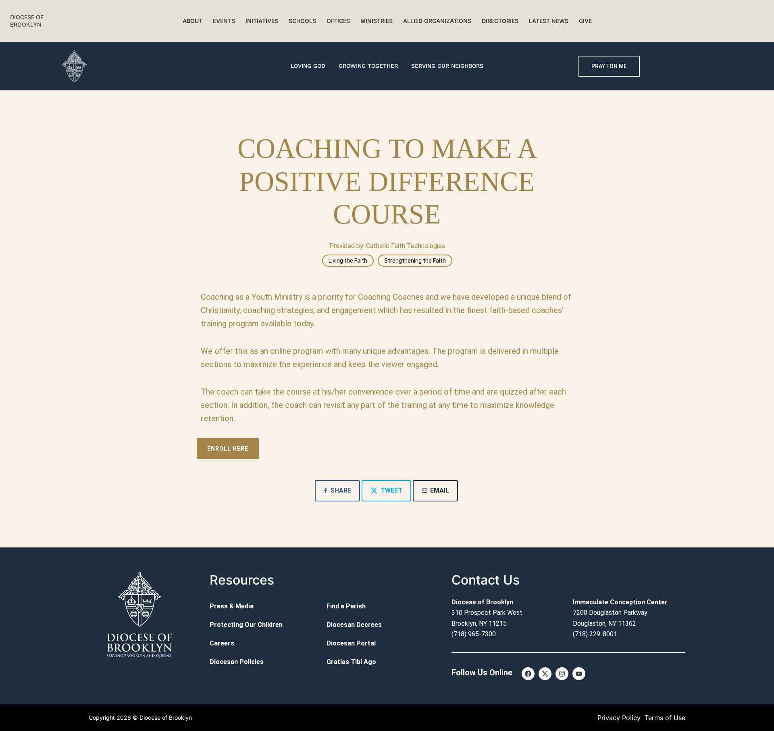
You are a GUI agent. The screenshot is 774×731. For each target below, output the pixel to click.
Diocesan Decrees (354, 625)
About (192, 20)
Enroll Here (227, 448)
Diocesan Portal (351, 643)
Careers (222, 643)
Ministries (376, 20)
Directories (500, 20)
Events (224, 20)
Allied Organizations (437, 20)
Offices (338, 20)
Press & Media (232, 606)
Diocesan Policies (237, 662)
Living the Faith (348, 260)
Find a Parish (346, 606)
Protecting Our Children (246, 625)
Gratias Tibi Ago (351, 662)
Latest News (548, 20)
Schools (302, 20)
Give (585, 20)
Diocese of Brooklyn (27, 21)
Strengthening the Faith (415, 260)
